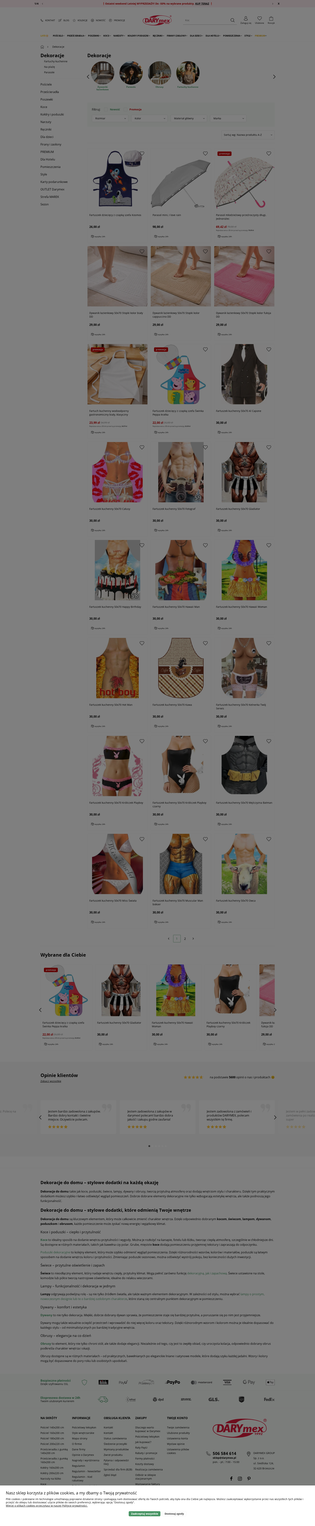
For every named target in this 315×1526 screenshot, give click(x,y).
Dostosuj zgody (174, 1513)
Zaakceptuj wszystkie (144, 1513)
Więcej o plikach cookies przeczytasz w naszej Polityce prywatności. (47, 1505)
